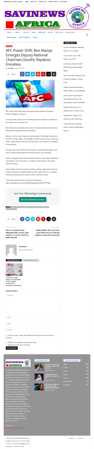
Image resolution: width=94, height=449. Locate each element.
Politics (26, 32)
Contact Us (43, 1)
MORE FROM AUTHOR (30, 260)
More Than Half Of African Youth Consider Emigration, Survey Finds (74, 79)
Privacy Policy (53, 1)
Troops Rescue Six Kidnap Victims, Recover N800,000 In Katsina (73, 127)
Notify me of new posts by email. (19, 345)
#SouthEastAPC (11, 209)
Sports (35, 37)
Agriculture (70, 32)
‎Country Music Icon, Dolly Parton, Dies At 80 (52, 376)
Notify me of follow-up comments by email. (22, 342)
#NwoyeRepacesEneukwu (41, 207)
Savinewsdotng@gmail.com (15, 428)
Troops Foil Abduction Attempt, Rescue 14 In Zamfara (52, 366)
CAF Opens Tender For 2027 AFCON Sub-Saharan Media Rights (73, 67)
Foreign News (67, 381)
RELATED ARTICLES (14, 260)
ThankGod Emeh (19, 446)
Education (59, 32)
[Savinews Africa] (47, 16)
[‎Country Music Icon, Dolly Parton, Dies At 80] (39, 377)
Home (27, 1)
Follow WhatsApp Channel (32, 199)
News (17, 32)
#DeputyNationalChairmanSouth (21, 207)
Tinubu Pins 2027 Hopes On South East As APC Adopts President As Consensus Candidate (13, 281)
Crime (34, 32)
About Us (33, 1)
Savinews (11, 68)
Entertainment (24, 37)
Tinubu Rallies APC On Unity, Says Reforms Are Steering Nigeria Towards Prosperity (47, 232)
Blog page (63, 1)
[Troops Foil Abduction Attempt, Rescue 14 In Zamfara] (39, 367)
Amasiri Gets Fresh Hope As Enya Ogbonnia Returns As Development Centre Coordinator (74, 99)
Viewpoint (41, 32)
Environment (12, 37)
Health (50, 32)
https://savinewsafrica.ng (26, 249)
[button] (86, 34)
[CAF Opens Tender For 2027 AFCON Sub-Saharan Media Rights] (39, 386)
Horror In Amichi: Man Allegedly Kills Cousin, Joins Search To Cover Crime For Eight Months (17, 234)
